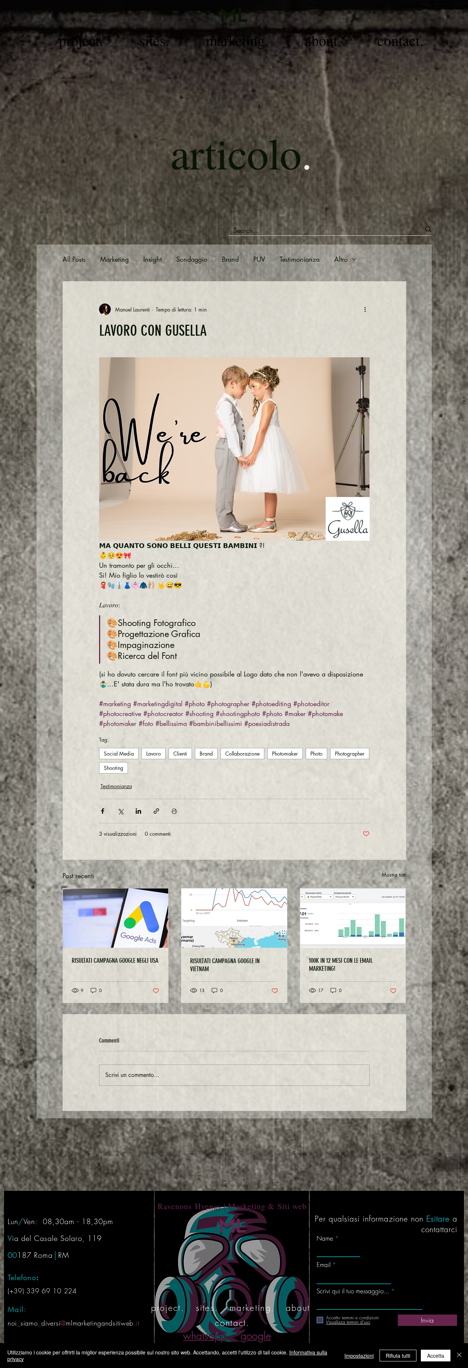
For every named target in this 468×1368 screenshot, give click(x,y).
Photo (316, 753)
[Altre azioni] (365, 309)
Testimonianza (300, 259)
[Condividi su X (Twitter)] (120, 811)
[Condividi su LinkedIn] (138, 811)
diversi (50, 1323)
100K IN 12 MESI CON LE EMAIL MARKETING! (341, 965)
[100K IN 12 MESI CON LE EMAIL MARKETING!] (353, 918)
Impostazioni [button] (359, 1355)
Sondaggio (191, 259)
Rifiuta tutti (398, 1355)
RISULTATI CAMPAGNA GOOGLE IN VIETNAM (225, 965)
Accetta (435, 1355)
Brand (230, 259)
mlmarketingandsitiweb (99, 1323)
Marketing (114, 259)
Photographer (350, 753)
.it (136, 1323)
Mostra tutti (394, 874)
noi (12, 1323)
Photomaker (285, 753)
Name (325, 1238)
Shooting (113, 767)
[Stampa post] (174, 811)
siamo (29, 1323)
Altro (341, 259)
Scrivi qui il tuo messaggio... (353, 1291)
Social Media (119, 753)
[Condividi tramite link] (156, 811)
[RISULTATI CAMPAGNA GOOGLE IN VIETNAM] (234, 918)
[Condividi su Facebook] (102, 811)
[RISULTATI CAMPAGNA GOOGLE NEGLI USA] (116, 918)
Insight (152, 259)
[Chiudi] (459, 1355)
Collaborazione (242, 753)
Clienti (180, 753)
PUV (259, 259)
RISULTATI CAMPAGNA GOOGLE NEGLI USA (115, 961)
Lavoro (153, 753)
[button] (81, 40)
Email (324, 1264)
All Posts (74, 259)
